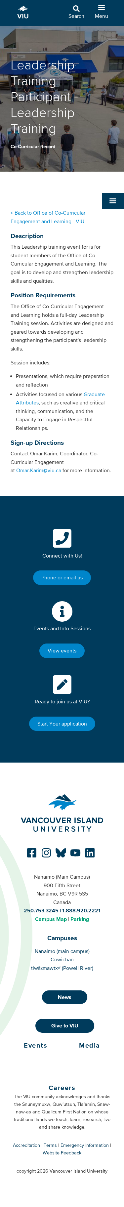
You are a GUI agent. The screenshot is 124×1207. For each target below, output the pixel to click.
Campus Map (51, 919)
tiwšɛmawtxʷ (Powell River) (62, 968)
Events (35, 1045)
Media (89, 1045)
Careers (62, 1087)
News (64, 997)
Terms (50, 1145)
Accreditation (26, 1145)
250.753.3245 (41, 910)
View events (62, 650)
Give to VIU (64, 1025)
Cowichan (62, 959)
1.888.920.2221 (81, 910)
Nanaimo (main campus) (62, 951)
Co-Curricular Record (33, 146)
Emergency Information (85, 1145)
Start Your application (62, 724)
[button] (113, 201)
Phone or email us (62, 577)
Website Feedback (62, 1152)
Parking (79, 919)
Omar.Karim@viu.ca (38, 470)
